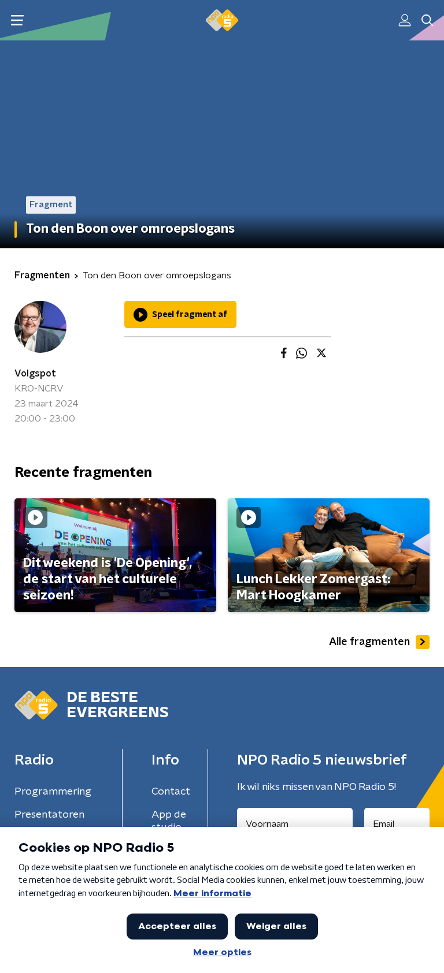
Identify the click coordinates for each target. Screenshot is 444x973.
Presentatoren (49, 815)
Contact (170, 791)
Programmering (52, 791)
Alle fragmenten (369, 642)
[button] (17, 20)
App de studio (168, 821)
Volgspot (35, 373)
